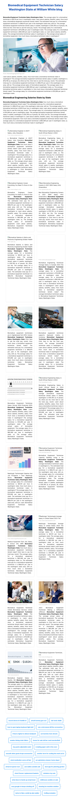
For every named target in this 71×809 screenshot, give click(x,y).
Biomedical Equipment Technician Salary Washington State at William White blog (35, 7)
